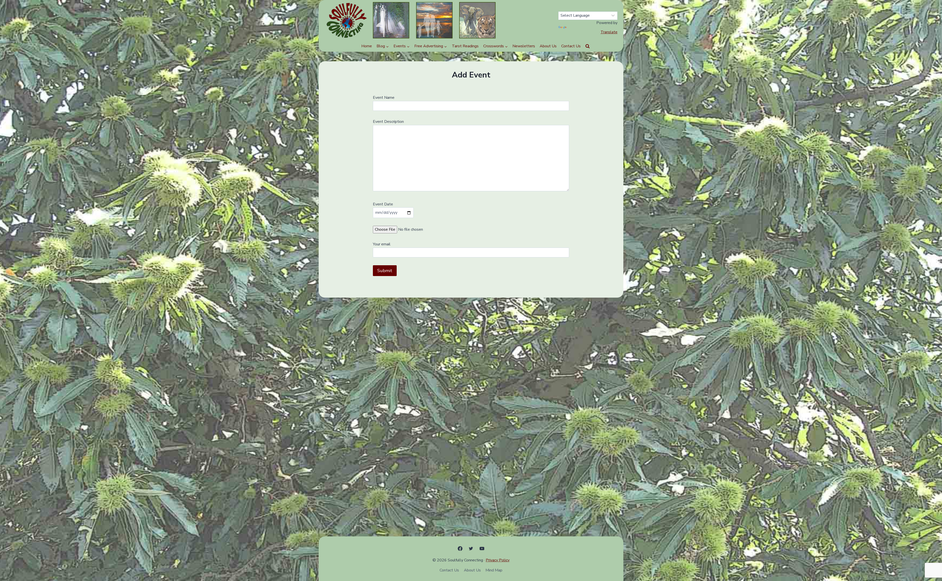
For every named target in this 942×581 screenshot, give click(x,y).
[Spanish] (590, 7)
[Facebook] (460, 548)
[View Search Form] (587, 46)
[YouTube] (481, 548)
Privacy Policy (498, 560)
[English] (585, 7)
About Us (548, 46)
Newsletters (523, 46)
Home (366, 46)
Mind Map (493, 570)
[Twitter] (471, 548)
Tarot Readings (465, 46)
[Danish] (614, 7)
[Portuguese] (608, 7)
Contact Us (571, 46)
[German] (596, 7)
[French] (602, 7)
